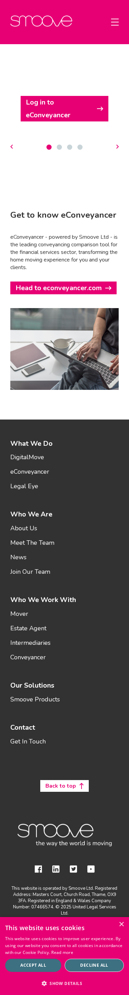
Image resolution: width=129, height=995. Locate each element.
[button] (64, 983)
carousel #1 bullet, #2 (69, 147)
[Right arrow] (117, 147)
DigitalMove (27, 457)
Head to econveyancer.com (58, 288)
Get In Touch (28, 741)
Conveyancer (28, 657)
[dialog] (64, 956)
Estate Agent (28, 628)
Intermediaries (30, 643)
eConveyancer (29, 472)
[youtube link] (91, 870)
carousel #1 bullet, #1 (59, 147)
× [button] (121, 924)
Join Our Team (30, 572)
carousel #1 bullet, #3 (80, 147)
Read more (62, 952)
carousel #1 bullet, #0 (49, 147)
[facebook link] (38, 870)
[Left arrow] (11, 147)
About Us (23, 528)
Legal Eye (24, 486)
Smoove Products (35, 699)
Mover (19, 614)
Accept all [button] (33, 965)
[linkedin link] (56, 870)
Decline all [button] (94, 965)
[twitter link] (73, 870)
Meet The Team (32, 543)
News (18, 557)
